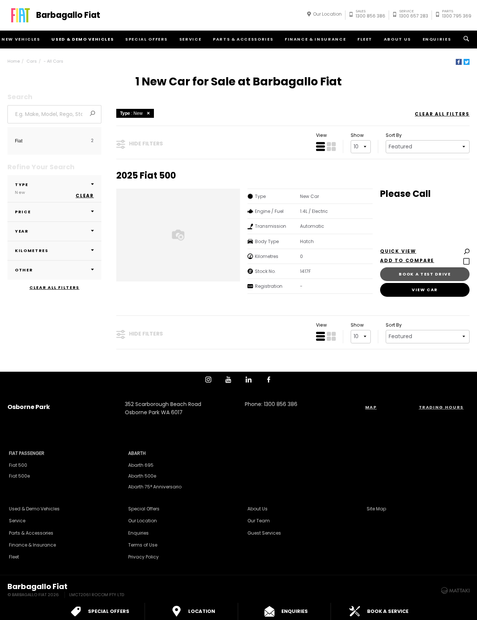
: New (131, 113)
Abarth (137, 453)
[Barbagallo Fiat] (20, 15)
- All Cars (53, 61)
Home (13, 61)
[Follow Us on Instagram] (208, 379)
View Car (425, 290)
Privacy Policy (143, 557)
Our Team (258, 520)
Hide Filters (146, 143)
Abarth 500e (142, 476)
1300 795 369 (456, 14)
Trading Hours (441, 407)
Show (357, 135)
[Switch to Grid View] (331, 146)
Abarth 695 (141, 465)
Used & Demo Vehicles (82, 39)
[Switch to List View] (320, 146)
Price (23, 212)
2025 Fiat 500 (146, 175)
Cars (31, 61)
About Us (397, 39)
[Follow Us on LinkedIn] (248, 379)
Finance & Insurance (315, 39)
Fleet (364, 39)
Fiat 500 (18, 465)
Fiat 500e (19, 476)
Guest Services (264, 533)
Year (22, 231)
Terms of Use (142, 545)
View (321, 135)
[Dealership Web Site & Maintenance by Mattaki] (455, 590)
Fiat (18, 141)
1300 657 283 (413, 14)
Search (466, 39)
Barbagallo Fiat (68, 15)
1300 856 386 (370, 14)
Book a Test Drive (425, 274)
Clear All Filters (54, 287)
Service (190, 39)
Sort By (394, 135)
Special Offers (146, 39)
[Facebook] (459, 62)
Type (21, 188)
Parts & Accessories (243, 39)
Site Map (376, 509)
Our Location (327, 14)
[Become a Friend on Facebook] (269, 379)
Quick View (398, 251)
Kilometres (31, 251)
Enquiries (437, 39)
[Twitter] (467, 62)
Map (371, 407)
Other (24, 270)
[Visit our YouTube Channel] (228, 379)
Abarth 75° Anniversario (154, 487)
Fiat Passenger (26, 453)
